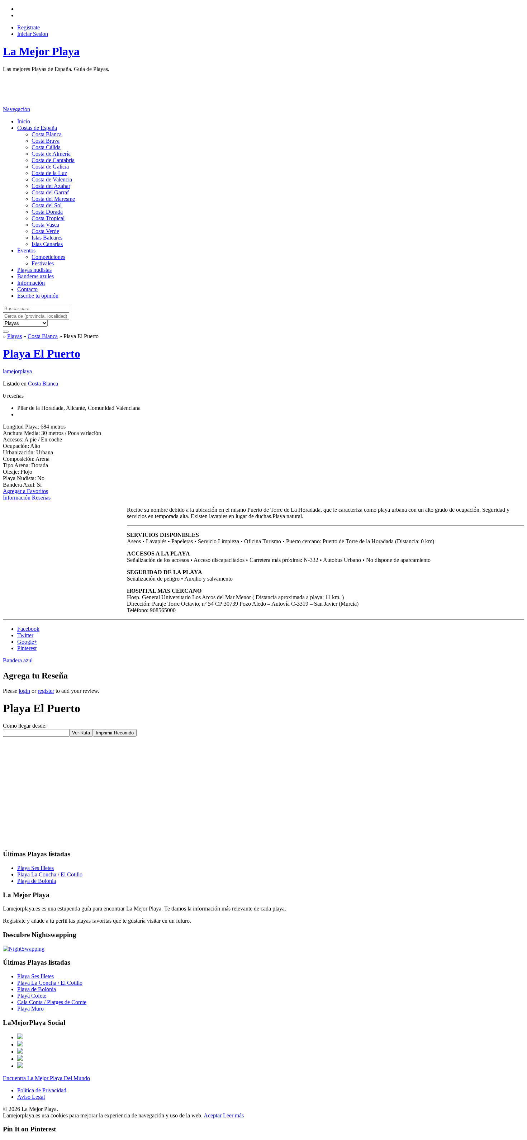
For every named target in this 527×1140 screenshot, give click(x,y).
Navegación (16, 109)
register (46, 691)
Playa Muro (30, 1009)
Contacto (27, 289)
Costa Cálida (46, 147)
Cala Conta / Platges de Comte (51, 1002)
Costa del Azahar (51, 186)
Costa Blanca (47, 134)
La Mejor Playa (41, 51)
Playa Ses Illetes (35, 868)
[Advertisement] (133, 88)
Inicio (23, 121)
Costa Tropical (48, 218)
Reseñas (41, 498)
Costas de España (37, 128)
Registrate (28, 27)
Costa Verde (45, 231)
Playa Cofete (31, 996)
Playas (14, 336)
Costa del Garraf (50, 192)
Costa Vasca (45, 225)
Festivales (43, 263)
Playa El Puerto (41, 353)
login (24, 691)
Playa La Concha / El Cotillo (49, 874)
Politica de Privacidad (41, 1090)
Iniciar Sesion (32, 34)
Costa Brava (46, 141)
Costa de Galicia (50, 167)
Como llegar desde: (25, 726)
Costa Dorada (47, 212)
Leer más (233, 1115)
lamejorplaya (17, 371)
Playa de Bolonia (36, 881)
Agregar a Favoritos (25, 491)
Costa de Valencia (52, 179)
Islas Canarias (47, 244)
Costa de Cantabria (53, 160)
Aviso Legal (31, 1097)
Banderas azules (35, 276)
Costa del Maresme (53, 199)
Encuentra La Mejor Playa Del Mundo (46, 1078)
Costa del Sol (47, 205)
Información (31, 283)
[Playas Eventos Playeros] (25, 323)
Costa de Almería (51, 154)
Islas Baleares (47, 238)
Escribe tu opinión (37, 296)
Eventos (26, 250)
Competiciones (48, 257)
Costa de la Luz (49, 173)
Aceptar (213, 1115)
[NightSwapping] (23, 949)
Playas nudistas (34, 270)
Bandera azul (18, 660)
